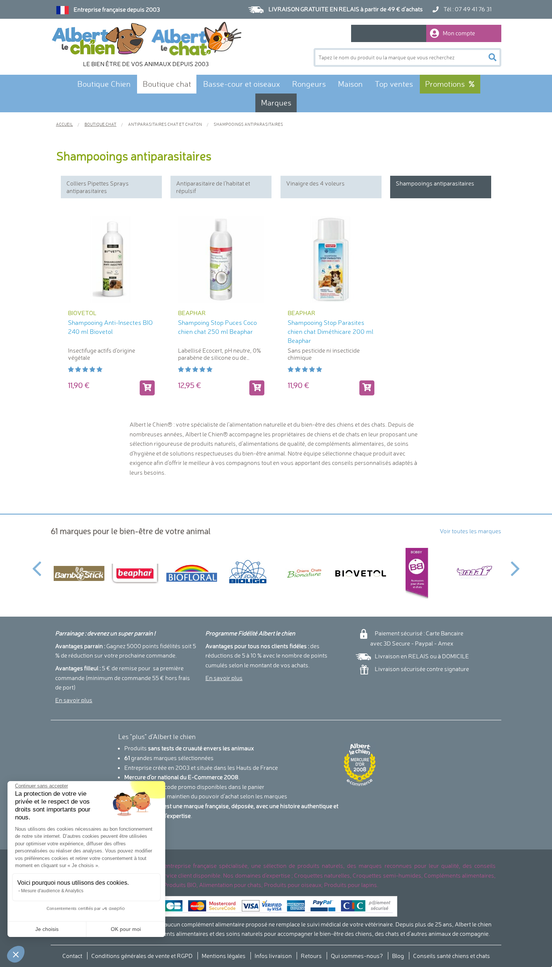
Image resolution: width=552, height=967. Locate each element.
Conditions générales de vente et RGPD (142, 955)
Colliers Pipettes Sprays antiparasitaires (97, 187)
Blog (398, 955)
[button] (16, 954)
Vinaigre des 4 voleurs (315, 183)
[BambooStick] (79, 573)
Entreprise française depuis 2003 (117, 9)
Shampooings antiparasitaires (435, 183)
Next (515, 564)
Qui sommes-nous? (357, 955)
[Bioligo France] (248, 573)
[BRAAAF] (473, 573)
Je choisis (47, 929)
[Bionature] (304, 573)
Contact (72, 955)
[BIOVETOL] (360, 573)
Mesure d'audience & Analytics (52, 890)
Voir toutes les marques (470, 531)
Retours (311, 955)
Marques (276, 102)
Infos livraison (273, 955)
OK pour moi (126, 929)
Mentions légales (224, 955)
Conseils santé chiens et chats (451, 955)
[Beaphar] (135, 573)
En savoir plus (73, 700)
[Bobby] (417, 573)
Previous (36, 564)
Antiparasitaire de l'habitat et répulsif (213, 187)
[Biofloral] (191, 573)
